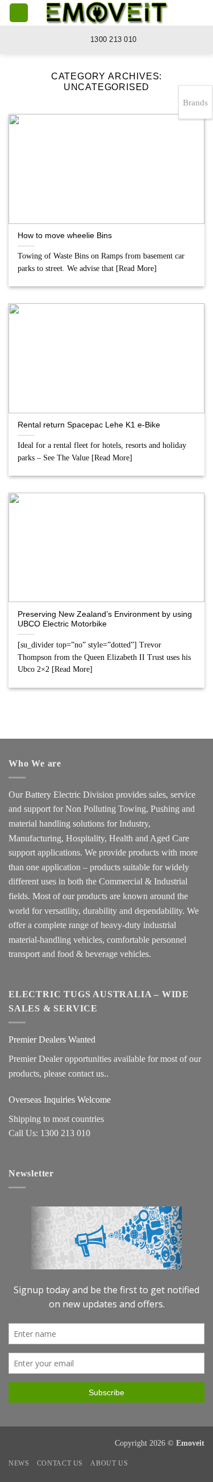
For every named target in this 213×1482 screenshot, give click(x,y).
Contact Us (60, 1463)
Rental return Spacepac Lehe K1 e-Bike (89, 425)
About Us (109, 1463)
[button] (19, 12)
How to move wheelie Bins (65, 235)
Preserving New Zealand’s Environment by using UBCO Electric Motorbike (105, 619)
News (19, 1463)
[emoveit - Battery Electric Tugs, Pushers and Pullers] (106, 13)
